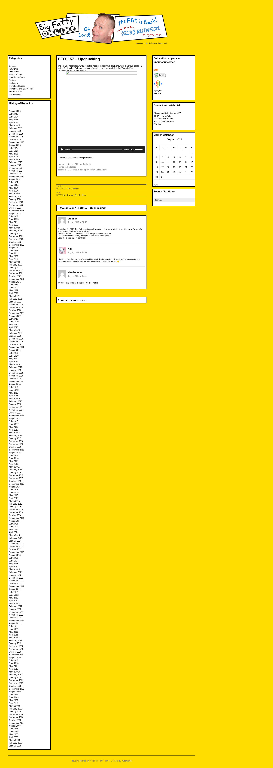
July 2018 (13, 387)
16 (156, 167)
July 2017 (13, 421)
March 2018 (14, 398)
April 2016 (13, 464)
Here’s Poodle (15, 74)
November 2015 (16, 478)
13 (180, 162)
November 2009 (16, 683)
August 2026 (15, 111)
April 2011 (13, 635)
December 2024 (16, 168)
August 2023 (15, 213)
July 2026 (13, 114)
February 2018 (15, 401)
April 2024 (13, 191)
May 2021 (13, 290)
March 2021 (14, 296)
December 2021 (16, 270)
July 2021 (13, 285)
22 (192, 167)
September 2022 (16, 245)
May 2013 (13, 563)
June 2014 (13, 526)
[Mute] (132, 149)
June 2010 (13, 663)
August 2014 (15, 521)
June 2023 (13, 219)
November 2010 (16, 649)
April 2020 (13, 327)
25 (168, 172)
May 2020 (13, 324)
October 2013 (15, 549)
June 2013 (13, 561)
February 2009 (15, 709)
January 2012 (15, 609)
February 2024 (15, 196)
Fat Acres (13, 69)
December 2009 (16, 680)
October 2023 (15, 208)
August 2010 (15, 657)
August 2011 (14, 623)
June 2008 (13, 731)
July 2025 (13, 148)
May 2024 (13, 188)
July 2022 (13, 250)
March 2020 (14, 330)
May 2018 (13, 393)
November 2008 (16, 717)
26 (174, 172)
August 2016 (15, 452)
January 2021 (15, 302)
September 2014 (16, 518)
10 (162, 162)
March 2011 (14, 637)
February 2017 (15, 435)
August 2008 (15, 726)
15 (192, 162)
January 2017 (15, 438)
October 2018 (15, 378)
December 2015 (16, 475)
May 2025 (13, 154)
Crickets (13, 66)
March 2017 (14, 433)
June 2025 (13, 151)
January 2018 (15, 404)
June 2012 (13, 595)
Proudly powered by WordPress (85, 761)
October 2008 (15, 720)
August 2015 (15, 487)
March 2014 (14, 535)
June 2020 (13, 322)
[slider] (139, 149)
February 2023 (15, 230)
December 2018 (16, 373)
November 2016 (16, 444)
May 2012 (13, 598)
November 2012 (16, 581)
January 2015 (15, 507)
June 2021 (13, 287)
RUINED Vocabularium (164, 121)
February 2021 (15, 299)
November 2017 (16, 410)
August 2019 (15, 350)
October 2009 (15, 686)
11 (168, 162)
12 (174, 162)
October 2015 (15, 481)
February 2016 (15, 470)
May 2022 (13, 256)
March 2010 (14, 672)
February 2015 (15, 504)
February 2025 (15, 162)
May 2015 (13, 495)
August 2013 (15, 555)
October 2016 (15, 447)
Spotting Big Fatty (86, 170)
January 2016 (15, 472)
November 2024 (16, 171)
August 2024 (15, 179)
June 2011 (13, 629)
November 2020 (16, 307)
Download (88, 158)
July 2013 (13, 558)
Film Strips (14, 72)
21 (186, 167)
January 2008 (15, 746)
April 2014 (13, 532)
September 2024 (16, 176)
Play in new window (74, 158)
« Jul (156, 185)
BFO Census (71, 170)
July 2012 (13, 592)
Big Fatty (86, 164)
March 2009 (14, 706)
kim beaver (75, 272)
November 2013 (16, 546)
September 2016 (16, 450)
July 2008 (13, 729)
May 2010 (13, 666)
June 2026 (13, 117)
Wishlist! (157, 124)
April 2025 (13, 156)
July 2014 (13, 524)
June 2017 (13, 424)
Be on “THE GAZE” (162, 116)
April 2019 (13, 361)
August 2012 (15, 589)
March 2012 (14, 603)
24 (162, 172)
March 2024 (14, 193)
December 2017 (16, 407)
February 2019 (15, 367)
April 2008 (13, 737)
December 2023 (16, 202)
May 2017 (13, 427)
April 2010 (13, 669)
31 (162, 177)
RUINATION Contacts (163, 118)
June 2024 (13, 185)
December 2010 (16, 646)
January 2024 (15, 199)
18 (168, 167)
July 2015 (13, 489)
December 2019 (16, 339)
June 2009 (13, 697)
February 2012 (15, 606)
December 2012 (16, 578)
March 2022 (14, 262)
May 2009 (13, 700)
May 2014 (13, 529)
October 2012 (15, 583)
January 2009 (15, 711)
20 (180, 167)
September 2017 (16, 415)
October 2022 (15, 242)
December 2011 (16, 612)
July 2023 (13, 216)
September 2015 (16, 484)
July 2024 (13, 182)
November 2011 (16, 615)
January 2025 (15, 165)
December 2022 (16, 236)
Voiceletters (101, 170)
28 (186, 172)
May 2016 (13, 461)
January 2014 (15, 541)
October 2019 (15, 344)
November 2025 (16, 137)
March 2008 (14, 740)
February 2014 (15, 538)
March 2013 (14, 569)
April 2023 (13, 225)
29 (192, 172)
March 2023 (14, 228)
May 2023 (13, 222)
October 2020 (15, 310)
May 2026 (13, 119)
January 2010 (15, 677)
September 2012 (16, 586)
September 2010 (16, 655)
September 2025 (16, 142)
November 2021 (16, 273)
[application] (101, 149)
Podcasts (71, 167)
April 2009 (13, 703)
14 (186, 162)
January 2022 (15, 267)
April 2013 (13, 566)
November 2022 (16, 239)
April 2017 (13, 430)
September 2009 (16, 689)
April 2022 (13, 259)
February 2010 (15, 674)
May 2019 (13, 359)
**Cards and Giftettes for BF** (167, 113)
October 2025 (15, 139)
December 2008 (16, 714)
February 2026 (15, 128)
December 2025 (16, 134)
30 (156, 177)
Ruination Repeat (17, 86)
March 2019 (14, 364)
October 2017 (15, 413)
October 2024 (15, 174)
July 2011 (13, 626)
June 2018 (13, 390)
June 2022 (13, 253)
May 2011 (13, 632)
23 (156, 172)
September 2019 (16, 347)
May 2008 (13, 734)
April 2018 (13, 396)
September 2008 (16, 723)
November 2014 (16, 512)
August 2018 (15, 384)
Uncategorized (15, 94)
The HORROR (15, 91)
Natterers (13, 80)
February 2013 (15, 572)
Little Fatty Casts (17, 77)
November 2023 (16, 205)
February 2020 (15, 333)
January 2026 (15, 131)
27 (180, 172)
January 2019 (15, 370)
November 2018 (16, 376)
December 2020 (16, 304)
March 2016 (14, 467)
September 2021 (16, 279)
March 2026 (14, 125)
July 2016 (13, 455)
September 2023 (16, 211)
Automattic (127, 761)
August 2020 (15, 316)
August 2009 (15, 692)
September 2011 (16, 620)
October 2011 (15, 618)
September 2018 (16, 381)
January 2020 (15, 336)
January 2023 (15, 233)
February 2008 (15, 743)
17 (162, 167)
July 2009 (13, 694)
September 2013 (16, 552)
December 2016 (16, 441)
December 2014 (16, 509)
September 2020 (16, 313)
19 (174, 167)
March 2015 (14, 501)
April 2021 (13, 293)
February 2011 (15, 640)
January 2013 (15, 575)
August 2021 (15, 282)
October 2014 (15, 515)
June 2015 (13, 492)
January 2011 (15, 643)
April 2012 (13, 600)
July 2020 (13, 319)
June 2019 (13, 356)
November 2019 (16, 341)
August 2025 (15, 145)
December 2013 (16, 544)
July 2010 (13, 660)
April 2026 (13, 122)
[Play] (62, 149)
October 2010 (15, 652)
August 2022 (15, 248)
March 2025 (14, 159)
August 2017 (15, 418)
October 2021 (15, 276)
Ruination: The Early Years (21, 89)
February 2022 (15, 265)
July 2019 (13, 353)
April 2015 (13, 498)
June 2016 (13, 458)
